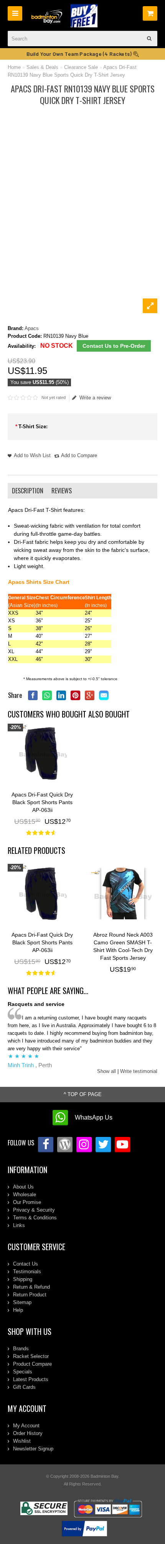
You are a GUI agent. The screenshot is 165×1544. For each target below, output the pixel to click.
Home (14, 67)
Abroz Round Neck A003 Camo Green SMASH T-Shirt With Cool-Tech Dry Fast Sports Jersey (123, 946)
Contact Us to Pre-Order (113, 346)
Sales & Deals (42, 67)
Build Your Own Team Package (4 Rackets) (79, 53)
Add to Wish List (32, 455)
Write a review (95, 398)
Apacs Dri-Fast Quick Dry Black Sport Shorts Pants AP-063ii (42, 802)
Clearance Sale (81, 67)
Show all (106, 1071)
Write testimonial (138, 1071)
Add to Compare (79, 455)
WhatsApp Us (93, 1117)
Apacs (32, 328)
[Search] (149, 38)
